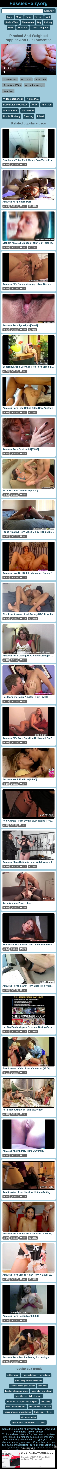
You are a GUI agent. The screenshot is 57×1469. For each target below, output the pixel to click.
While (35, 104)
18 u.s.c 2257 (17, 1429)
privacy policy (34, 1429)
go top (39, 1431)
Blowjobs (22, 27)
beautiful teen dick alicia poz (28, 1396)
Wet (48, 17)
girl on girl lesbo (28, 1417)
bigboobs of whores (43, 1412)
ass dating (46, 1401)
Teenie (38, 17)
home (5, 1429)
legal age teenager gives (16, 1391)
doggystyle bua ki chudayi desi (36, 1375)
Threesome (28, 22)
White (11, 27)
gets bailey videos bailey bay (28, 1380)
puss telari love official (42, 1391)
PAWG (40, 116)
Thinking (28, 116)
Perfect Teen (11, 22)
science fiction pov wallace (23, 1385)
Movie (19, 17)
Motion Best (28, 110)
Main (9, 17)
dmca (31, 1431)
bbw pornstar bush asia (40, 1406)
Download (8, 91)
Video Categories (40, 27)
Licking (48, 22)
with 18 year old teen (16, 1406)
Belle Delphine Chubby (15, 104)
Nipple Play (33, 99)
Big (39, 22)
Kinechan (47, 104)
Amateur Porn (10, 110)
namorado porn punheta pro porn (22, 1401)
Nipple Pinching (11, 116)
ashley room (12, 1375)
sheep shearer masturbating (18, 1412)
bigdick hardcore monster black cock (28, 1422)
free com (42, 1385)
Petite (29, 17)
